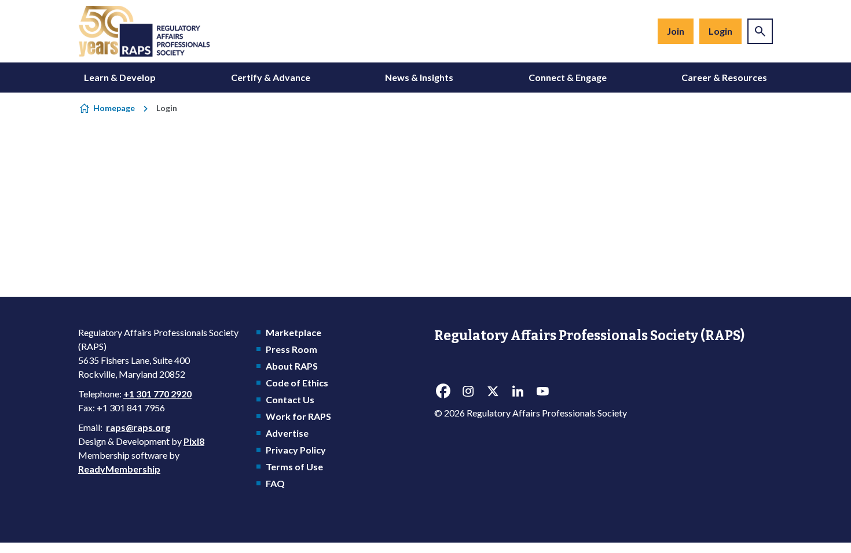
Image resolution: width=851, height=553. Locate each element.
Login (720, 30)
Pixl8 (194, 441)
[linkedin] (517, 391)
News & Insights (419, 77)
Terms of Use (294, 466)
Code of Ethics (297, 382)
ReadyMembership (119, 468)
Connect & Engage (568, 77)
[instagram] (467, 391)
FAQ (275, 483)
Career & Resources (724, 77)
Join (675, 30)
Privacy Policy (296, 449)
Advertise (287, 432)
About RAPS (292, 365)
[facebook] (443, 391)
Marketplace (293, 332)
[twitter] (492, 391)
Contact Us (290, 399)
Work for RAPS (298, 416)
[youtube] (542, 391)
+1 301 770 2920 (157, 393)
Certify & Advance (270, 77)
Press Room (291, 349)
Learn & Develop (120, 77)
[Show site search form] (760, 31)
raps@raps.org (138, 427)
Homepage (114, 108)
